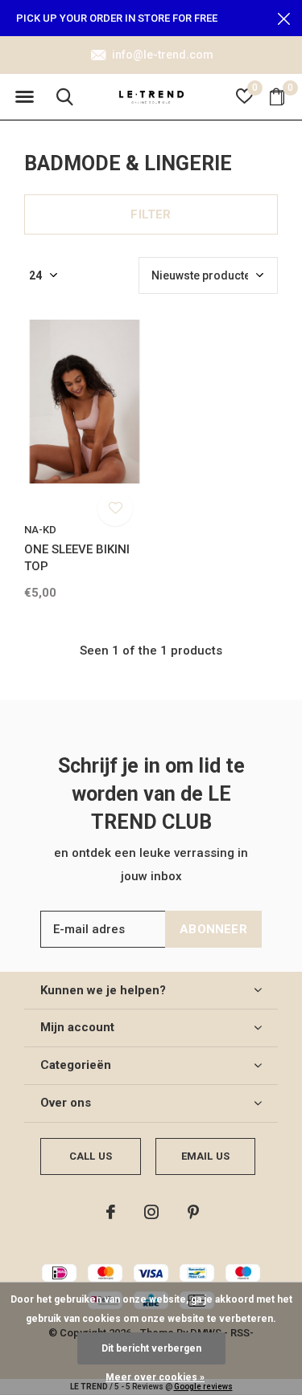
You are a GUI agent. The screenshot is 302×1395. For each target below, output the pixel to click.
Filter (150, 214)
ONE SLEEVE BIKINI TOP (77, 557)
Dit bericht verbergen (151, 1348)
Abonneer (213, 929)
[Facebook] (110, 1212)
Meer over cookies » (155, 1377)
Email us (205, 1156)
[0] (277, 96)
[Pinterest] (193, 1212)
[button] (24, 97)
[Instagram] (151, 1212)
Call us (90, 1156)
